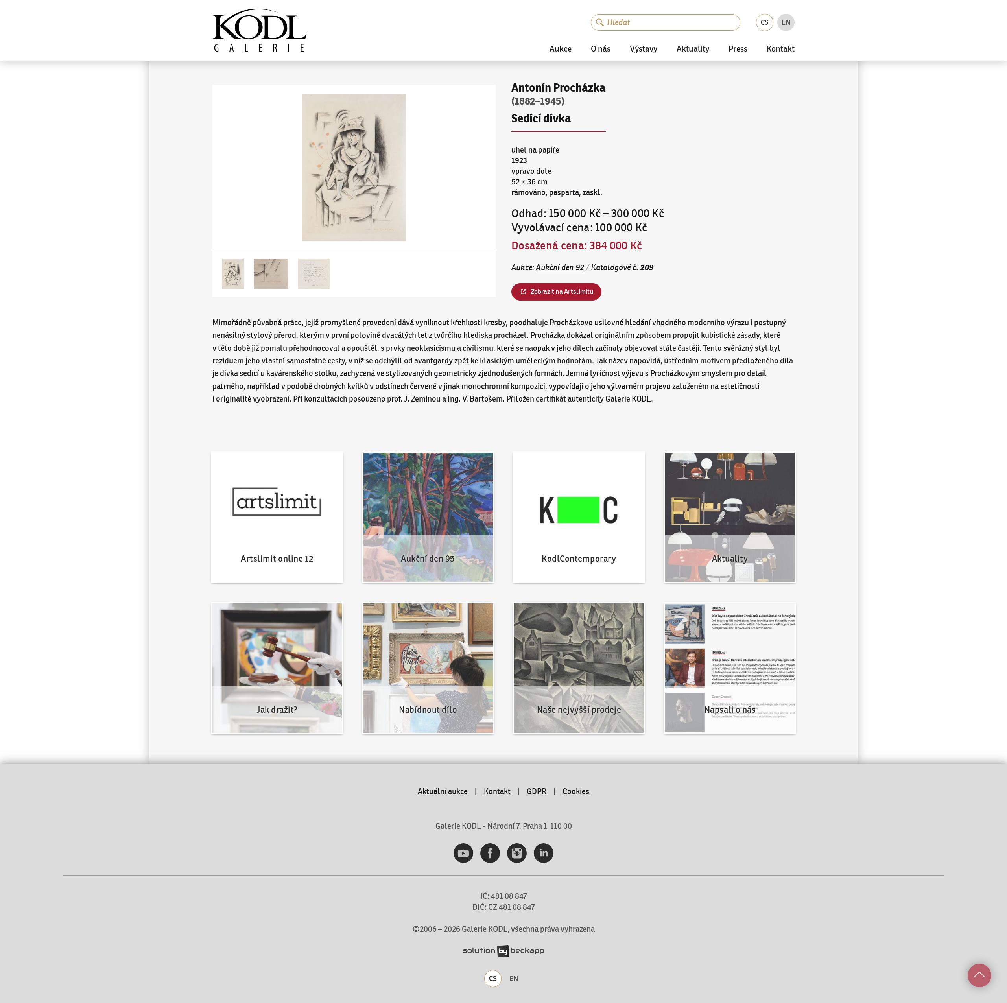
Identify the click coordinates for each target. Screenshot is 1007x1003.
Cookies (576, 791)
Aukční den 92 (560, 267)
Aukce (561, 49)
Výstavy (643, 49)
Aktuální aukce (443, 791)
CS (765, 22)
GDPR (536, 791)
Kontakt (781, 49)
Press (738, 49)
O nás (600, 49)
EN (786, 22)
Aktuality (693, 49)
